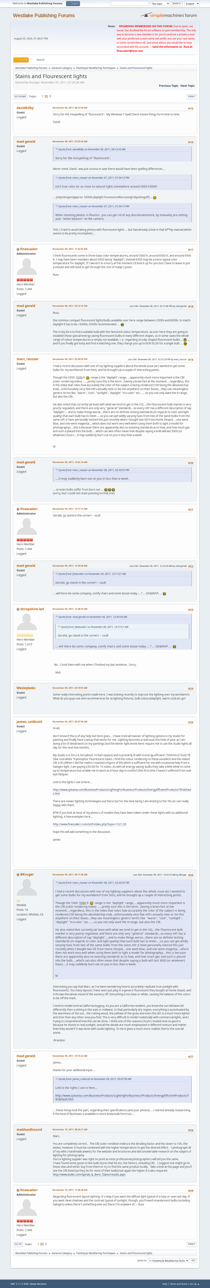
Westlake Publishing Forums (44, 15)
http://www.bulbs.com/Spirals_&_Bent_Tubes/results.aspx (89, 1174)
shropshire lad (32, 609)
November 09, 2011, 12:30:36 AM (69, 565)
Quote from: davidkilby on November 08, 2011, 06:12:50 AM (91, 149)
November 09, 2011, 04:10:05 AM (69, 687)
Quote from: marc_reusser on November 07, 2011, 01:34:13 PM (93, 177)
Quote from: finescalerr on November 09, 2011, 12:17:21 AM (92, 574)
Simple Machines (38, 1284)
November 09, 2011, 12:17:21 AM (69, 508)
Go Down (20, 96)
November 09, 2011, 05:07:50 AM (69, 721)
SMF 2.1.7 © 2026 (19, 1284)
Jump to (142, 1260)
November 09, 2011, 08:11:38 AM (69, 874)
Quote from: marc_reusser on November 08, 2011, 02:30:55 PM (93, 470)
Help (164, 1283)
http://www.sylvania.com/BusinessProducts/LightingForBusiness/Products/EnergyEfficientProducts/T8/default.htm (122, 791)
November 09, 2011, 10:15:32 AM (69, 1055)
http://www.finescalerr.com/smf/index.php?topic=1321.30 (89, 824)
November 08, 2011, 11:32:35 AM (69, 248)
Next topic (187, 86)
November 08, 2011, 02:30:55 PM (69, 359)
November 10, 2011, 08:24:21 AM (69, 1129)
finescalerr (29, 249)
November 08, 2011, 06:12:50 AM (69, 107)
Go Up (18, 1244)
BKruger (27, 874)
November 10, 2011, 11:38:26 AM (69, 1189)
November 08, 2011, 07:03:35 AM (69, 141)
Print (191, 96)
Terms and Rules (178, 1283)
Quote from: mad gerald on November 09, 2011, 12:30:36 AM (92, 617)
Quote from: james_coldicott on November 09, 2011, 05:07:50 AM (94, 1079)
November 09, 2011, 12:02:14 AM (69, 462)
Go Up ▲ (195, 1283)
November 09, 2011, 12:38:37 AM (69, 608)
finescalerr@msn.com (130, 51)
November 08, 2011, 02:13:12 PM (69, 305)
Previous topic (168, 86)
